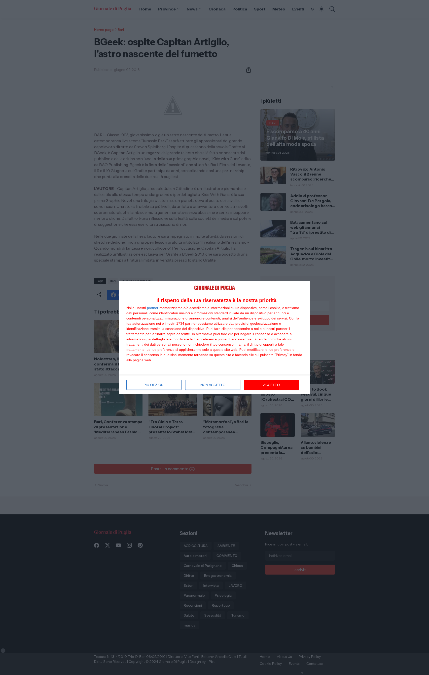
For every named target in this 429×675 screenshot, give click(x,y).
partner (152, 308)
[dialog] (214, 337)
